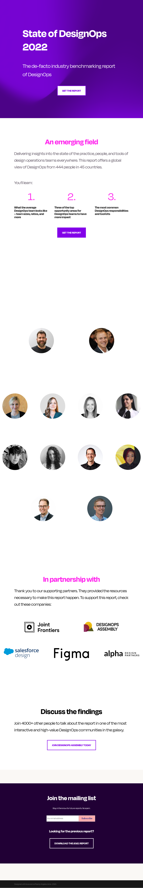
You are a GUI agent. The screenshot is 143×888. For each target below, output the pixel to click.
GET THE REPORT (71, 90)
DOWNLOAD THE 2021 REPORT (71, 843)
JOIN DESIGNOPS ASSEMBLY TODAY (71, 745)
